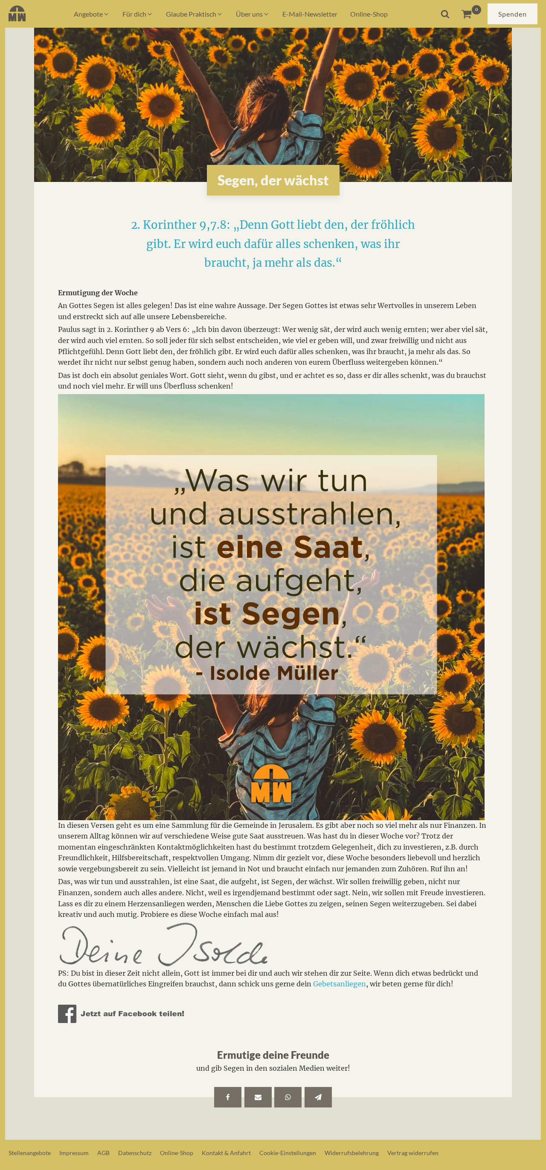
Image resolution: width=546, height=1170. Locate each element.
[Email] (258, 1097)
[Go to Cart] (471, 14)
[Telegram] (318, 1097)
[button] (91, 14)
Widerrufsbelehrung (352, 1152)
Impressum (74, 1152)
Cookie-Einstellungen (287, 1152)
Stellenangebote (30, 1152)
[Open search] (445, 13)
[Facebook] (227, 1097)
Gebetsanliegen (339, 984)
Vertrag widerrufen (413, 1152)
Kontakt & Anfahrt (226, 1152)
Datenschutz (134, 1152)
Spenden (512, 14)
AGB (103, 1152)
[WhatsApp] (288, 1097)
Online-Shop (176, 1152)
